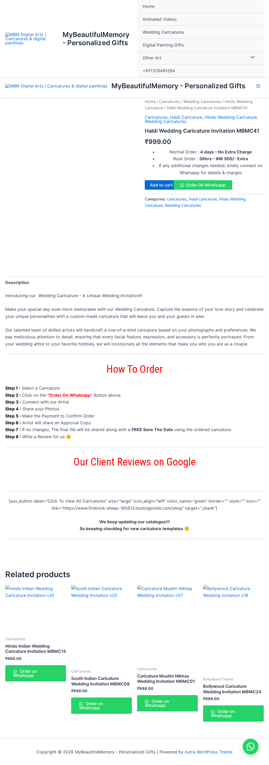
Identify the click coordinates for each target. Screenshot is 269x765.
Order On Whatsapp (206, 185)
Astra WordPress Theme (208, 751)
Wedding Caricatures (163, 32)
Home (148, 6)
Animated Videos (160, 19)
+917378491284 (159, 70)
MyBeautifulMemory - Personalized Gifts (96, 38)
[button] (250, 746)
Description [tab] (17, 282)
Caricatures (169, 101)
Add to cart (161, 185)
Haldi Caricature (186, 117)
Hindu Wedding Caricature (231, 117)
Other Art (152, 57)
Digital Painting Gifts (163, 45)
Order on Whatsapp (25, 673)
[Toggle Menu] (251, 57)
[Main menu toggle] (258, 85)
